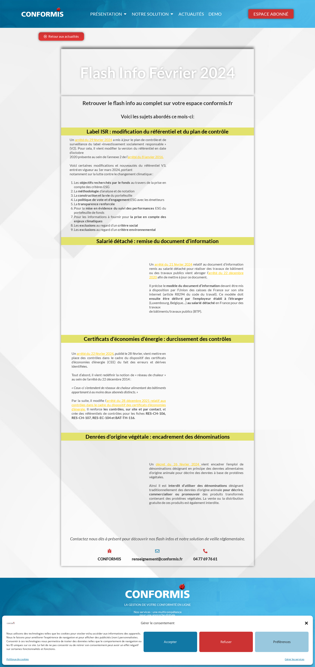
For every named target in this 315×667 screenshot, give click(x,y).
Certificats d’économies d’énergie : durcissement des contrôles (157, 339)
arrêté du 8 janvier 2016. (146, 157)
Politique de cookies (17, 659)
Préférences (282, 642)
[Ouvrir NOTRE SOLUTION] (172, 14)
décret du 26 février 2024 (177, 464)
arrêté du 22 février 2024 (95, 353)
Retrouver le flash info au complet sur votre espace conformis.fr (157, 103)
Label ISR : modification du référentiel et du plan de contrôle (157, 131)
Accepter (170, 642)
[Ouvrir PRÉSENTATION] (125, 14)
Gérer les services (294, 659)
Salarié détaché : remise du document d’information (157, 241)
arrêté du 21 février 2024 (173, 264)
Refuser (226, 642)
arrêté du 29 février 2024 (93, 140)
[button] (306, 623)
